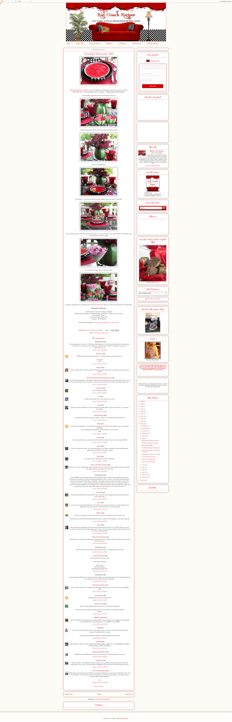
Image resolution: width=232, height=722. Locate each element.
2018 (142, 406)
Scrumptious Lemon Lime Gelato (151, 454)
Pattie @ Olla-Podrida (98, 537)
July (143, 438)
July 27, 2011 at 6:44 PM (100, 411)
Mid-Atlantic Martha (99, 585)
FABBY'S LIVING (99, 617)
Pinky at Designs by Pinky (99, 465)
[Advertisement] (153, 132)
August (144, 435)
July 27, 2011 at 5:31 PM (100, 364)
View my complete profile (153, 165)
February (145, 474)
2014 (142, 416)
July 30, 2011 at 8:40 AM (100, 648)
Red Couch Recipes (158, 151)
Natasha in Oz (99, 604)
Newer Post (69, 694)
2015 (142, 414)
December (145, 426)
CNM (98, 628)
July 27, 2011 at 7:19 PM (100, 442)
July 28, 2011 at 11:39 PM (99, 600)
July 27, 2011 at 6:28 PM (100, 393)
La (99, 396)
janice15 (98, 641)
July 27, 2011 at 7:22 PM (100, 452)
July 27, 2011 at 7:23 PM (100, 461)
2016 (142, 411)
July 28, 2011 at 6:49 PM (100, 591)
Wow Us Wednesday (113, 322)
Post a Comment (99, 686)
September (145, 433)
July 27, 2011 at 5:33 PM (100, 374)
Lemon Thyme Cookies (148, 461)
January (144, 477)
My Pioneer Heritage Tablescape (151, 448)
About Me (80, 43)
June (143, 465)
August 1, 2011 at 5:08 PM (99, 667)
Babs (98, 423)
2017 (142, 409)
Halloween (109, 43)
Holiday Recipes (152, 43)
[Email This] (111, 330)
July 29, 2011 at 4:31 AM (100, 614)
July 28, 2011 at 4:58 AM (100, 521)
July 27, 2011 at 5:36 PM (100, 384)
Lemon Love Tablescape (149, 459)
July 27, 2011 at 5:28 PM (100, 350)
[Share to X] (115, 330)
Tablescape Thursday (100, 322)
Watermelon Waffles (147, 445)
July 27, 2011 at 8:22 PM (100, 488)
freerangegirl (99, 595)
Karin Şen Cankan (98, 555)
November (145, 428)
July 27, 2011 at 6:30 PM (100, 401)
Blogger (126, 718)
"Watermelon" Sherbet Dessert (150, 440)
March (144, 472)
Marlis (99, 446)
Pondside (99, 492)
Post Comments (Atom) (102, 699)
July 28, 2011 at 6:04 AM (100, 533)
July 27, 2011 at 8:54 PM (100, 499)
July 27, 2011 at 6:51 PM (100, 420)
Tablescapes (136, 43)
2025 (142, 401)
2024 (142, 404)
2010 (142, 480)
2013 (142, 419)
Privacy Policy (94, 43)
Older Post (129, 694)
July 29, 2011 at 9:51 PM (100, 638)
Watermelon (105, 333)
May (143, 467)
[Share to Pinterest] (118, 330)
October (144, 431)
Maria (99, 525)
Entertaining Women (99, 652)
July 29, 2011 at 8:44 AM (100, 624)
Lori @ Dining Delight (98, 670)
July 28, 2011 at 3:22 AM (100, 509)
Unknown (99, 353)
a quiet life (99, 388)
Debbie (99, 513)
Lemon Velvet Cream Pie (149, 456)
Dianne (99, 367)
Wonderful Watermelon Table (150, 443)
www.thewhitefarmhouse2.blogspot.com (98, 378)
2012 (142, 421)
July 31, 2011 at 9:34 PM (100, 656)
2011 (141, 423)
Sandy (99, 437)
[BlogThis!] (113, 330)
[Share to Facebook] (116, 330)
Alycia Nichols (98, 415)
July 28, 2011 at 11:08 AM (99, 552)
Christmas (122, 43)
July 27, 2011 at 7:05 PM (100, 434)
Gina (98, 405)
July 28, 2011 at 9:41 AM (100, 543)
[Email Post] (106, 330)
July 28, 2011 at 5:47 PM (100, 581)
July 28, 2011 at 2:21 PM (100, 571)
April (143, 469)
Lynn (98, 502)
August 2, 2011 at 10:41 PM (100, 682)
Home (69, 43)
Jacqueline (98, 660)
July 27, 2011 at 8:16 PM (100, 471)
